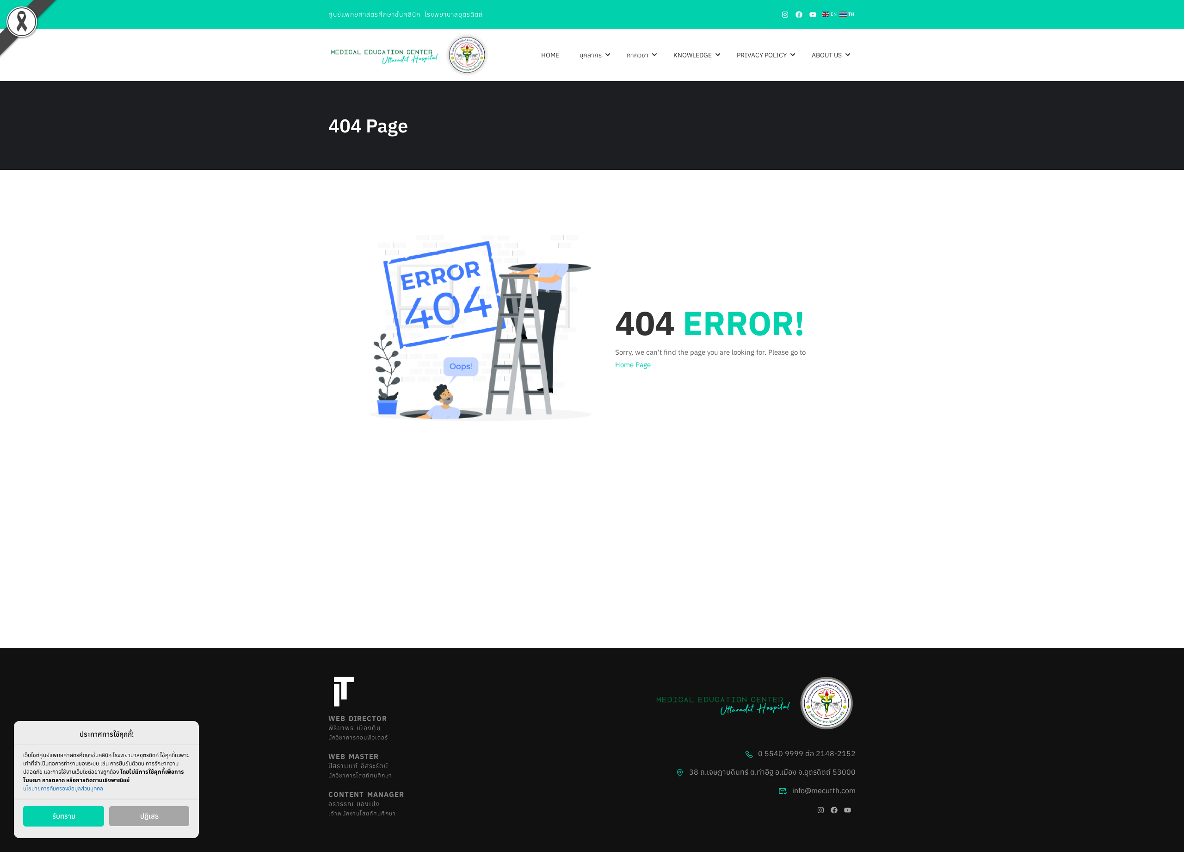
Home (550, 55)
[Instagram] (785, 14)
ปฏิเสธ (149, 816)
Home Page (633, 364)
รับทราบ (63, 816)
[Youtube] (813, 14)
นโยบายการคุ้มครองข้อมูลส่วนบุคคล (63, 788)
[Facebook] (799, 14)
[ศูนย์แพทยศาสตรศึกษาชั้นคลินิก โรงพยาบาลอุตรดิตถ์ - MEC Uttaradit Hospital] (409, 54)
